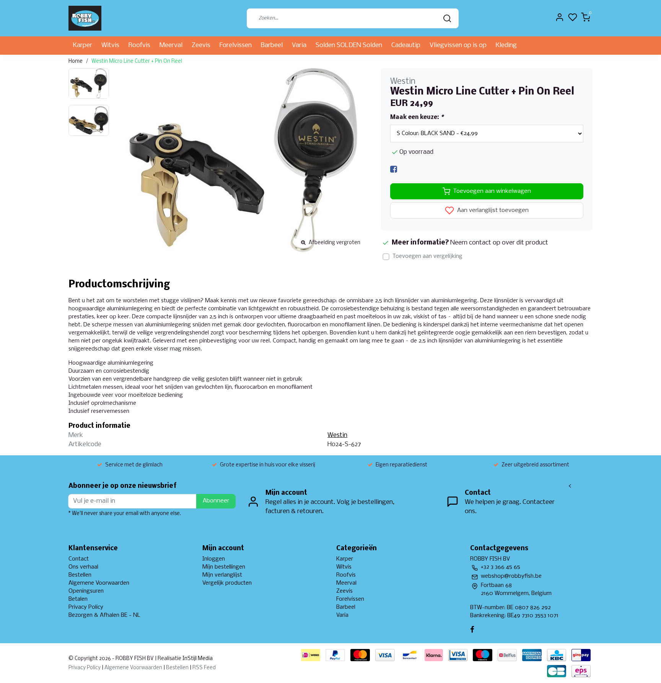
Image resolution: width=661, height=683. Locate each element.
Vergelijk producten (227, 583)
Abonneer (216, 501)
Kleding (506, 45)
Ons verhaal (83, 567)
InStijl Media (197, 659)
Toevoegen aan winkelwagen (492, 191)
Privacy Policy (85, 607)
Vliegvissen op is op (458, 45)
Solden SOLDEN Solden (349, 45)
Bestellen (79, 575)
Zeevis (201, 45)
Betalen (78, 599)
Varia (299, 45)
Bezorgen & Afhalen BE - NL (104, 615)
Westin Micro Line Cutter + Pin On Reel (136, 61)
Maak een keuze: (416, 117)
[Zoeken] (447, 18)
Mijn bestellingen (223, 567)
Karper (82, 45)
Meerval (171, 45)
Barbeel (272, 45)
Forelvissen (236, 45)
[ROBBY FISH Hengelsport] (84, 18)
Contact (78, 559)
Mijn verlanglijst (222, 575)
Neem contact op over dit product (499, 242)
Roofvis (139, 45)
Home (75, 61)
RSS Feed (204, 668)
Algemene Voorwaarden (98, 583)
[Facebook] (393, 169)
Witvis (110, 45)
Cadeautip (405, 45)
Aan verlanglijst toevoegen (492, 211)
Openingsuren (86, 591)
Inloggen (213, 559)
